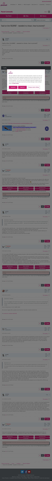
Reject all (22, 87)
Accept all (13, 87)
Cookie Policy (15, 83)
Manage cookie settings (33, 87)
